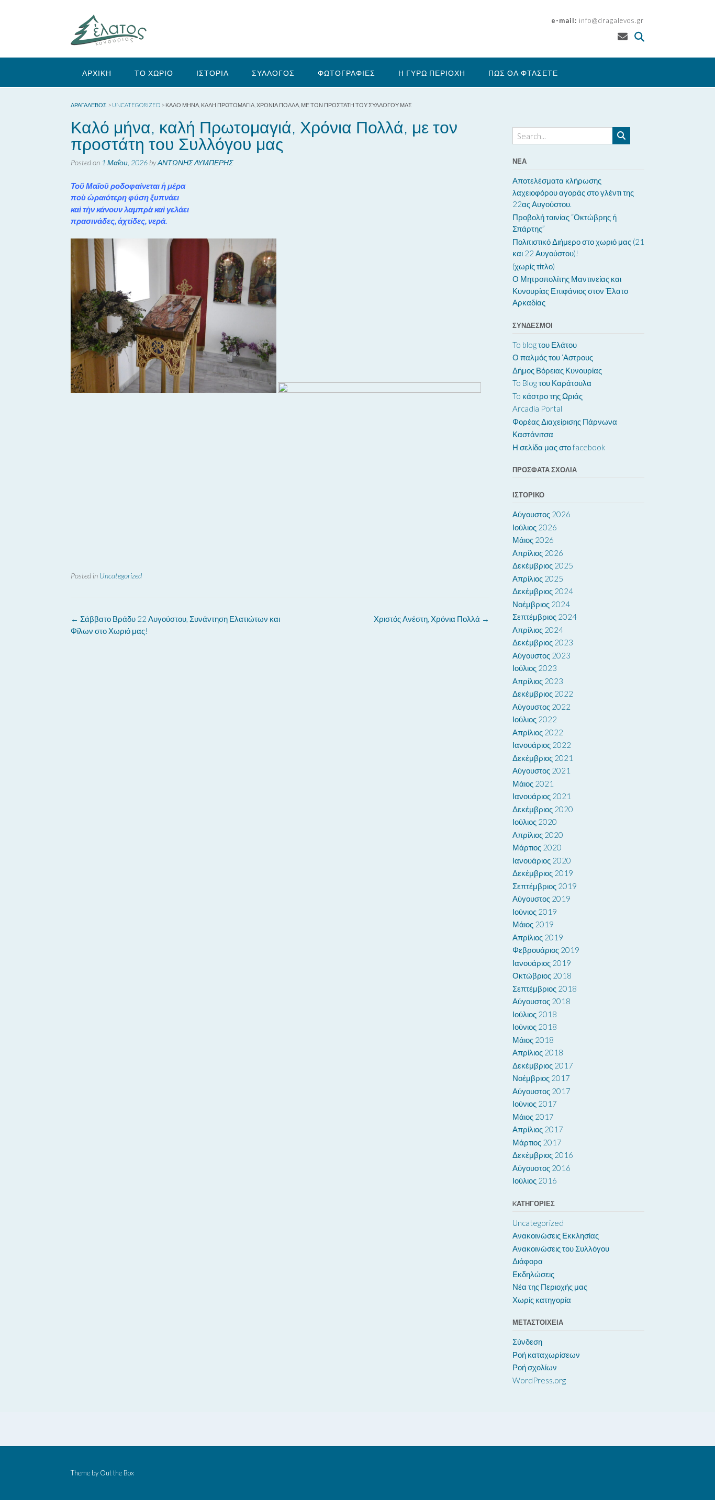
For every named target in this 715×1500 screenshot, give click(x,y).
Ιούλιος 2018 (534, 1014)
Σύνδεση (527, 1341)
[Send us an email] (623, 36)
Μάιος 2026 (533, 539)
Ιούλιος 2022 (534, 719)
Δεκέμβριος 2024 (542, 591)
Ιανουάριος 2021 (541, 796)
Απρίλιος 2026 (537, 553)
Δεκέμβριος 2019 (542, 873)
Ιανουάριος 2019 (541, 963)
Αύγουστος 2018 (541, 1001)
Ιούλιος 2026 (534, 527)
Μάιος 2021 (533, 783)
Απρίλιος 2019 (537, 937)
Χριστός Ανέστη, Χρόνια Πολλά (431, 618)
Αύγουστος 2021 (541, 770)
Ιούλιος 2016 (534, 1180)
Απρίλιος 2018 (537, 1052)
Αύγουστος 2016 (541, 1168)
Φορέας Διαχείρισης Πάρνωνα (564, 421)
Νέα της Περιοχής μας (549, 1286)
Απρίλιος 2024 (537, 629)
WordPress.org (539, 1380)
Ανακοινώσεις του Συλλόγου (560, 1248)
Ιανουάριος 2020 (541, 860)
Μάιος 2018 (533, 1039)
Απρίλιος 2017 (537, 1129)
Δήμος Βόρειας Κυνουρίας (557, 370)
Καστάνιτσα (532, 434)
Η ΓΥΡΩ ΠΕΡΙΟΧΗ (431, 73)
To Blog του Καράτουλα (551, 383)
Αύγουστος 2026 (541, 514)
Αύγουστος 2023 (541, 655)
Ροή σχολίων (534, 1367)
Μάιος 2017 (533, 1116)
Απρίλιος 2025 (537, 578)
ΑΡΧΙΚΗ (96, 73)
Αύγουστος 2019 (541, 898)
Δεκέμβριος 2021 (542, 758)
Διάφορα (527, 1261)
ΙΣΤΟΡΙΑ (212, 73)
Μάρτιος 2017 (537, 1142)
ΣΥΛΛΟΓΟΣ (273, 73)
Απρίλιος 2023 (537, 681)
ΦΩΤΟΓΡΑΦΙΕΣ (346, 73)
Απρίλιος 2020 (537, 834)
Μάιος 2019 (533, 924)
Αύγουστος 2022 (541, 706)
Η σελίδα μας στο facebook (558, 447)
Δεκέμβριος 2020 (542, 809)
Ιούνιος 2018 (534, 1026)
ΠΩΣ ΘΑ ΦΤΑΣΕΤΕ (523, 73)
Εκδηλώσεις (533, 1274)
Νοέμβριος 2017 (541, 1078)
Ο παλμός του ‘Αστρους (552, 357)
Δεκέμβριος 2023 (542, 642)
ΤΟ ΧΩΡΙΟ (154, 73)
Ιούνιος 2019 (534, 911)
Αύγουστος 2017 (541, 1091)
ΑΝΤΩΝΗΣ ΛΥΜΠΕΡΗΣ (195, 162)
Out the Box (117, 1473)
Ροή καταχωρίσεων (546, 1354)
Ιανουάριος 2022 (541, 744)
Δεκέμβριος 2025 (542, 565)
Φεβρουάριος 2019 (545, 949)
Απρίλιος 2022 (537, 732)
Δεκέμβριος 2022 (542, 693)
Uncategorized (120, 575)
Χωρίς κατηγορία (541, 1299)
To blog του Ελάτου (544, 344)
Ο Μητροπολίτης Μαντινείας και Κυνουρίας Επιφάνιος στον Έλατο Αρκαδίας (570, 290)
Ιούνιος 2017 (534, 1103)
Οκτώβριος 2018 (542, 975)
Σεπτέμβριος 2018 (544, 988)
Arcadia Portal (537, 408)
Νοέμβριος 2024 (541, 604)
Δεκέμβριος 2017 (542, 1065)
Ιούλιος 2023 (534, 668)
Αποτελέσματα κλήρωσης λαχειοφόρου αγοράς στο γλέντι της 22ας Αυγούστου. (573, 192)
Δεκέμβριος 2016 (542, 1155)
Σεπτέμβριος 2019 (544, 886)
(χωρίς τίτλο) (533, 266)
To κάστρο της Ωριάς (547, 396)
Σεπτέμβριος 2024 (544, 616)
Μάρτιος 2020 (537, 847)
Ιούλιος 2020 (534, 821)
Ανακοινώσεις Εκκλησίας (555, 1235)
